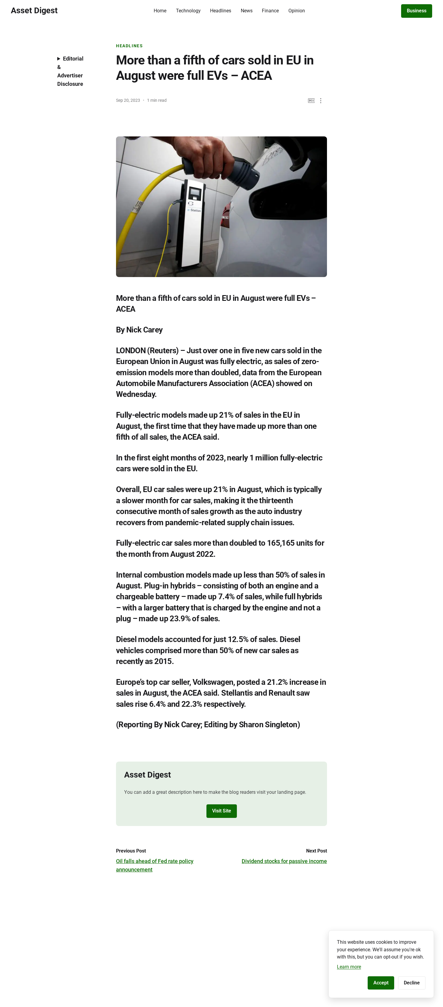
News (247, 11)
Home (160, 11)
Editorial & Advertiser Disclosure (70, 71)
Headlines (220, 11)
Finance (270, 11)
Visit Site (221, 811)
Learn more (349, 967)
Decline (412, 983)
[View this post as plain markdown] (311, 101)
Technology (188, 11)
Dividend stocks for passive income (284, 861)
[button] (321, 101)
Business (416, 11)
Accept (380, 983)
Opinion (296, 11)
